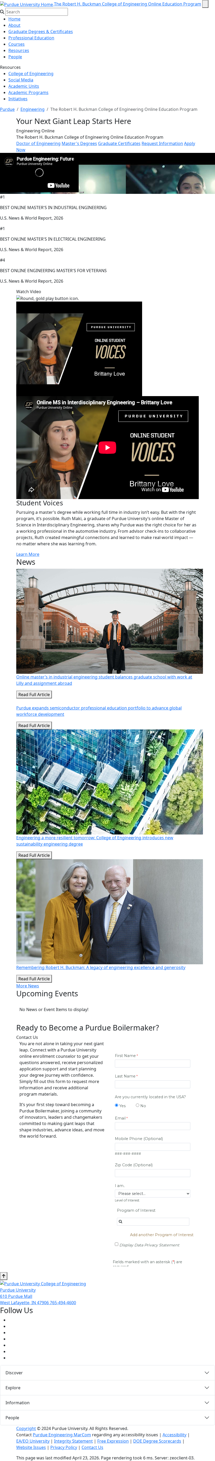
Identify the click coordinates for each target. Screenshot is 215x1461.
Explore (13, 1388)
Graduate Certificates (119, 143)
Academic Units (23, 86)
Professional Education (31, 38)
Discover (14, 1373)
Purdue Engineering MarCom (62, 1435)
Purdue (7, 109)
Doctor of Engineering (38, 143)
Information (18, 1403)
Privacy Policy (63, 1447)
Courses (16, 44)
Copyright (26, 1428)
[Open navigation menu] (205, 4)
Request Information (162, 143)
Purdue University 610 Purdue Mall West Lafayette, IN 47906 (25, 1296)
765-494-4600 (63, 1302)
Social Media (20, 80)
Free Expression (113, 1441)
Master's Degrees (79, 143)
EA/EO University (33, 1441)
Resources (18, 50)
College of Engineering (30, 73)
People (15, 57)
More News (27, 986)
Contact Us (92, 1447)
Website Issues (31, 1447)
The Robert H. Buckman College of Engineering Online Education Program (127, 4)
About (14, 25)
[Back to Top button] (3, 1276)
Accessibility (174, 1435)
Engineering (32, 109)
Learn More (27, 554)
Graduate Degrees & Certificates (40, 31)
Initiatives (18, 99)
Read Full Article (34, 694)
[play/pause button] (82, 192)
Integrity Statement (73, 1441)
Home (14, 19)
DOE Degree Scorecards (157, 1441)
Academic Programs (28, 92)
